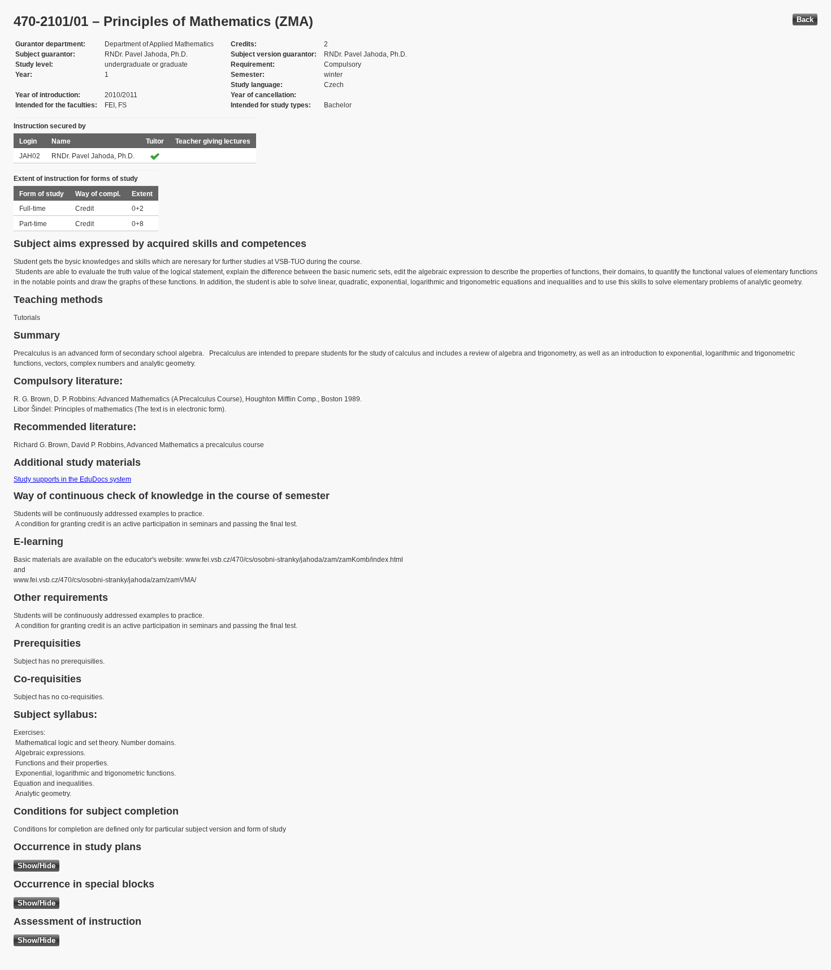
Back (805, 19)
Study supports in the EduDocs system (72, 479)
